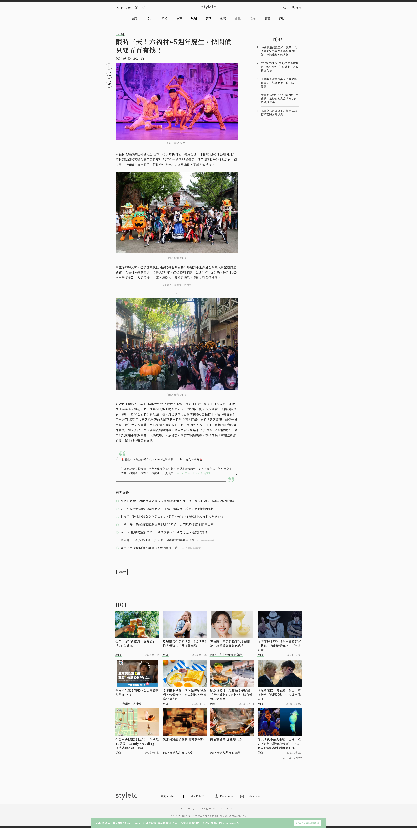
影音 (267, 18)
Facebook (226, 796)
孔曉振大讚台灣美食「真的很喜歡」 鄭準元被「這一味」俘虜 (279, 83)
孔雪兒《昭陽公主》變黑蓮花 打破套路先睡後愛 (280, 112)
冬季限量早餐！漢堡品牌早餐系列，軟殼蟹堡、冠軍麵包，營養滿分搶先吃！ (184, 694)
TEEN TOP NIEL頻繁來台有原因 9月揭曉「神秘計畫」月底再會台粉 (280, 67)
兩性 (238, 18)
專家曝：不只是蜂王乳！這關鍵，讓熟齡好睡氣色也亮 (230, 643)
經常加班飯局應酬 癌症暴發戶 (183, 739)
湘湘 (143, 59)
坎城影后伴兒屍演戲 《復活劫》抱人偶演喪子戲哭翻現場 (184, 643)
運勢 (223, 18)
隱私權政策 (164, 823)
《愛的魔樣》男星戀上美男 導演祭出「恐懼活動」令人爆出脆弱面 (279, 694)
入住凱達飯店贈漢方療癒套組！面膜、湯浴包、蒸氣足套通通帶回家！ (168, 509)
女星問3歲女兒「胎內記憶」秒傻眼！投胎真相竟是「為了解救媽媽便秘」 (279, 99)
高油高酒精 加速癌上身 (226, 739)
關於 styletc (169, 796)
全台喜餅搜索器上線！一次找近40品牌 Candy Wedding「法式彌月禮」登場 (137, 743)
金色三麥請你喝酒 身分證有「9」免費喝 (135, 643)
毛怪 (253, 18)
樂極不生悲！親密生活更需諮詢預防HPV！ (137, 692)
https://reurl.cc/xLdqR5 (193, 473)
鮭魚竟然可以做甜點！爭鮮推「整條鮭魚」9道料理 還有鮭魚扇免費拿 (231, 694)
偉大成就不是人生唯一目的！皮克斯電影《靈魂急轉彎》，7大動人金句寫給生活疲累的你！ (279, 743)
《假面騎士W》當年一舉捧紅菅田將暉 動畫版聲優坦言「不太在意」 (279, 645)
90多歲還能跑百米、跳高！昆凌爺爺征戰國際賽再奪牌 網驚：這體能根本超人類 (279, 51)
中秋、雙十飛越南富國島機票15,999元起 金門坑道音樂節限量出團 (167, 524)
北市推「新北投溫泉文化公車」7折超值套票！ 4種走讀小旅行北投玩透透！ (172, 516)
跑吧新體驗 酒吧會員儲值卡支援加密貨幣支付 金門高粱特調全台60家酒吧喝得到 (177, 501)
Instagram (252, 796)
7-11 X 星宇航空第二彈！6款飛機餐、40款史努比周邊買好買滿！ (165, 532)
